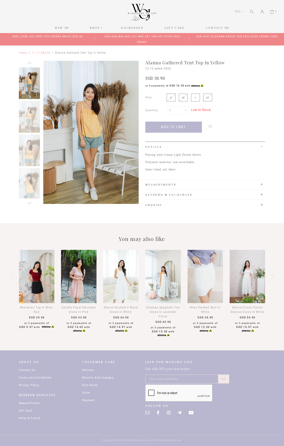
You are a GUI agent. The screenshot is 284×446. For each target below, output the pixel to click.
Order (86, 393)
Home (23, 53)
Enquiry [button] (153, 205)
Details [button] (153, 146)
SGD (238, 12)
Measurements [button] (160, 184)
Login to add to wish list (210, 126)
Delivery (88, 370)
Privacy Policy (29, 385)
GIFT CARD (174, 28)
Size (148, 97)
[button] (29, 64)
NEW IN (62, 28)
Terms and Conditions (35, 378)
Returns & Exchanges (98, 378)
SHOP (95, 28)
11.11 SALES (41, 53)
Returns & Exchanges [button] (168, 194)
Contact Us (27, 370)
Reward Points (29, 403)
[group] (29, 82)
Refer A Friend (29, 418)
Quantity (151, 110)
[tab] (205, 147)
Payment (88, 400)
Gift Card (25, 411)
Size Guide (90, 385)
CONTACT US (217, 28)
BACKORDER (132, 28)
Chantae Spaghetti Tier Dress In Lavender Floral (163, 312)
